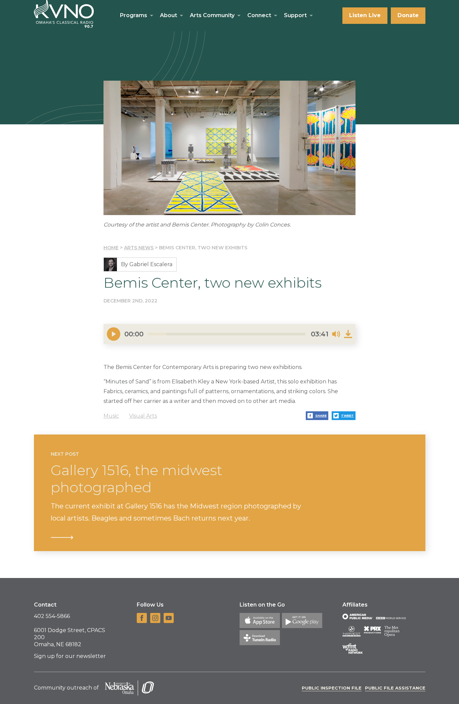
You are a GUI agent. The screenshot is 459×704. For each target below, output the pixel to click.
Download (348, 334)
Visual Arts (143, 416)
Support (295, 15)
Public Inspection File (332, 688)
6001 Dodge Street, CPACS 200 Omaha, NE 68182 (69, 637)
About (168, 15)
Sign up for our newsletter (70, 656)
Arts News (139, 248)
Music (111, 416)
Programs (133, 15)
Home (111, 248)
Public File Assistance (395, 688)
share (321, 415)
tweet (347, 415)
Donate (408, 15)
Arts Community (212, 15)
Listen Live (365, 15)
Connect (259, 15)
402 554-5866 (52, 616)
